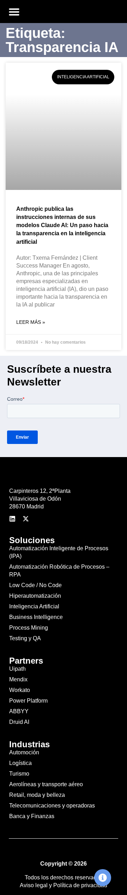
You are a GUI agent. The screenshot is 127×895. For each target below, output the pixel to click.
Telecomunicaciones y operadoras (52, 806)
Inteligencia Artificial (34, 606)
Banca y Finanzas (31, 816)
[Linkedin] (12, 519)
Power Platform (28, 701)
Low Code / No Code (35, 585)
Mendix (18, 679)
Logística (20, 763)
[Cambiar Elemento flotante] (102, 877)
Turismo (19, 774)
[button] (14, 11)
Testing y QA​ (25, 638)
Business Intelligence (36, 617)
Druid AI (19, 722)
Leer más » (30, 322)
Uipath (17, 669)
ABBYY (19, 711)
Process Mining (28, 628)
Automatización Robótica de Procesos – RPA (59, 571)
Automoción (24, 752)
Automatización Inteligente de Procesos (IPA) (58, 552)
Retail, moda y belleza (37, 795)
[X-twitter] (26, 519)
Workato (19, 690)
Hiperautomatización (35, 596)
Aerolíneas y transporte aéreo (46, 784)
